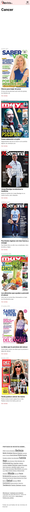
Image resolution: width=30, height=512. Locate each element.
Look (4, 470)
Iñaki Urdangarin (7, 467)
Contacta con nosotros (16, 493)
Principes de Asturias (8, 478)
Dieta (20, 455)
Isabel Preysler (22, 465)
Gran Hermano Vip (20, 461)
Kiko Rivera (17, 469)
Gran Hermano (10, 461)
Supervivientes (14, 483)
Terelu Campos (16, 485)
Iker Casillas (15, 463)
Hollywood (6, 463)
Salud (9, 480)
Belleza (19, 450)
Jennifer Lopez (15, 467)
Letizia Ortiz (24, 468)
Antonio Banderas (10, 450)
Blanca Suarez (17, 453)
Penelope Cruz (15, 476)
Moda (11, 473)
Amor (4, 450)
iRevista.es (6, 493)
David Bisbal (13, 455)
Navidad (16, 473)
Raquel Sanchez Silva (19, 478)
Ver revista (4, 96)
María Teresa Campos (11, 470)
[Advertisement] (15, 29)
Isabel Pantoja (12, 465)
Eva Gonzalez (15, 458)
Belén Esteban (8, 453)
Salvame (15, 480)
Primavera (23, 476)
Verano (24, 485)
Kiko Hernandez (10, 468)
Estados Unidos (7, 458)
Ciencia (8, 455)
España (24, 455)
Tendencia (7, 485)
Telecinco (20, 483)
